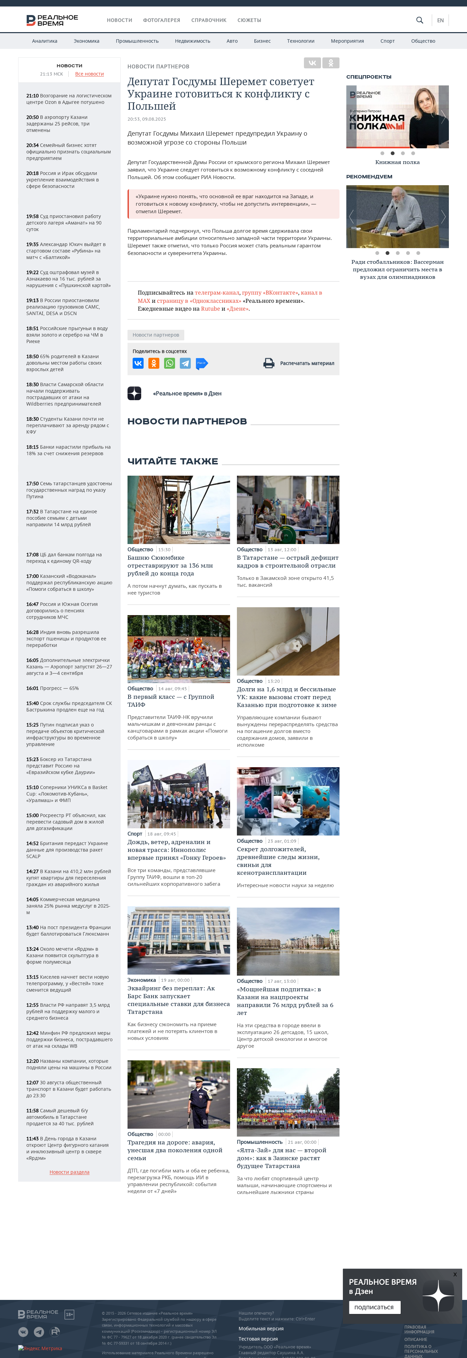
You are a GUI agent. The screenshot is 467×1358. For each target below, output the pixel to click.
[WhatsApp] (169, 363)
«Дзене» (238, 308)
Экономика (86, 41)
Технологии (301, 41)
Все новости (89, 74)
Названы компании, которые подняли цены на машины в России (68, 1064)
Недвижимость (192, 41)
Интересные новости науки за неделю (285, 866)
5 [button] (418, 253)
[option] (390, 116)
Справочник (209, 20)
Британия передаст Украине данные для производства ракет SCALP (67, 849)
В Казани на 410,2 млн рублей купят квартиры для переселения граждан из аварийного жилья (68, 877)
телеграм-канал (217, 292)
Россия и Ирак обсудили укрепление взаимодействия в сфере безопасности (62, 179)
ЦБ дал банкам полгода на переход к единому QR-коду (64, 557)
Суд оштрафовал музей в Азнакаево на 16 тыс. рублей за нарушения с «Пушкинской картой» (68, 278)
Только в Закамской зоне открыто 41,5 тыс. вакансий (288, 571)
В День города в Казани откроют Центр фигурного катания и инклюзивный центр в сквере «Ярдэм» (67, 1148)
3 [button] (402, 153)
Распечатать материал (307, 363)
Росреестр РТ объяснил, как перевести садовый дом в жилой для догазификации (66, 821)
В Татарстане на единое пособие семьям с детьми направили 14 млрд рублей (61, 518)
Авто (232, 41)
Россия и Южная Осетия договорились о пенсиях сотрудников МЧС (62, 610)
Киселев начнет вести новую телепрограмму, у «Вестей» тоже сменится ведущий (67, 983)
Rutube (210, 308)
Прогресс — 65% (52, 688)
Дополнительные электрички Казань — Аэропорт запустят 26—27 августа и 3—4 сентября (69, 666)
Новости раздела (70, 1172)
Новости (119, 20)
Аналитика (44, 41)
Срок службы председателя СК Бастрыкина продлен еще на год (69, 706)
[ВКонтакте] (312, 62)
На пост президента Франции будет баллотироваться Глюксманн (68, 930)
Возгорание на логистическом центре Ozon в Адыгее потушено (68, 98)
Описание (415, 1339)
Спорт (388, 41)
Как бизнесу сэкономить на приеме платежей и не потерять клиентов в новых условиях (179, 1012)
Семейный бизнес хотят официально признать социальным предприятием (68, 151)
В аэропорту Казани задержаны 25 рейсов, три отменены (58, 123)
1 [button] (382, 153)
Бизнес (262, 41)
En (440, 20)
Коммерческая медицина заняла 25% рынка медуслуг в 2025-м (68, 905)
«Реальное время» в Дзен (187, 393)
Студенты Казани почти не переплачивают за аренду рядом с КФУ (67, 425)
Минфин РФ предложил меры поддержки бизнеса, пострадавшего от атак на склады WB (69, 1039)
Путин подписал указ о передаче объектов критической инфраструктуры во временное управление (65, 734)
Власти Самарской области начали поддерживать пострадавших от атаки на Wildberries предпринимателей (65, 394)
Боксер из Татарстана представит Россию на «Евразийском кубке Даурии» (60, 765)
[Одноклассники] (330, 62)
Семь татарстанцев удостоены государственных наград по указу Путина (69, 490)
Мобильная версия (261, 1328)
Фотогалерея (162, 20)
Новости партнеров (159, 66)
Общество (423, 41)
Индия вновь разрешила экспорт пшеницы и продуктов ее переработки (66, 638)
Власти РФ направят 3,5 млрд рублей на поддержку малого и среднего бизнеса (68, 1011)
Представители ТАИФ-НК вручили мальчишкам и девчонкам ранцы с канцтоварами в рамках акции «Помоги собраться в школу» (178, 717)
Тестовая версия (258, 1338)
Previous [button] (351, 116)
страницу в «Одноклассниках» (199, 300)
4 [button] (413, 153)
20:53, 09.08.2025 (147, 119)
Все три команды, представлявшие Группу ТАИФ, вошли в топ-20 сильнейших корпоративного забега (177, 862)
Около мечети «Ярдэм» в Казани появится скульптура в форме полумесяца (62, 955)
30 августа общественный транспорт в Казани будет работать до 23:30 (68, 1089)
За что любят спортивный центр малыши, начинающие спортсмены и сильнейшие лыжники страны (284, 1170)
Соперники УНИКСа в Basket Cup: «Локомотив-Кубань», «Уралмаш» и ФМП (66, 793)
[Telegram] (185, 363)
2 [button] (392, 153)
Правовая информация (419, 1329)
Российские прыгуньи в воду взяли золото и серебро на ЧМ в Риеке (67, 334)
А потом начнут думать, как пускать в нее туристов (175, 575)
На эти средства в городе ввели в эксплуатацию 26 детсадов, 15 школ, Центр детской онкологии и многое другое (285, 1017)
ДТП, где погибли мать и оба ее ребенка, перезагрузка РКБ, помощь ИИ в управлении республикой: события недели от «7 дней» (179, 1166)
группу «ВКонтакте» (270, 292)
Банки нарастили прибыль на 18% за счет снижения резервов (68, 450)
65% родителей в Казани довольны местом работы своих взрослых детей (64, 362)
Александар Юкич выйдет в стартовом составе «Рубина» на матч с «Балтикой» (66, 250)
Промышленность (137, 41)
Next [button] (444, 116)
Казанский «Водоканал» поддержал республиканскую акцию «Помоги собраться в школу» (69, 582)
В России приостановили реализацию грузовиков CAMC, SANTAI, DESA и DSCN (63, 306)
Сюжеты (250, 20)
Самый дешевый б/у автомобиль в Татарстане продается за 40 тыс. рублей (60, 1117)
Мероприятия (347, 41)
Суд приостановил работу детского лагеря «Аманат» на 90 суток (64, 222)
